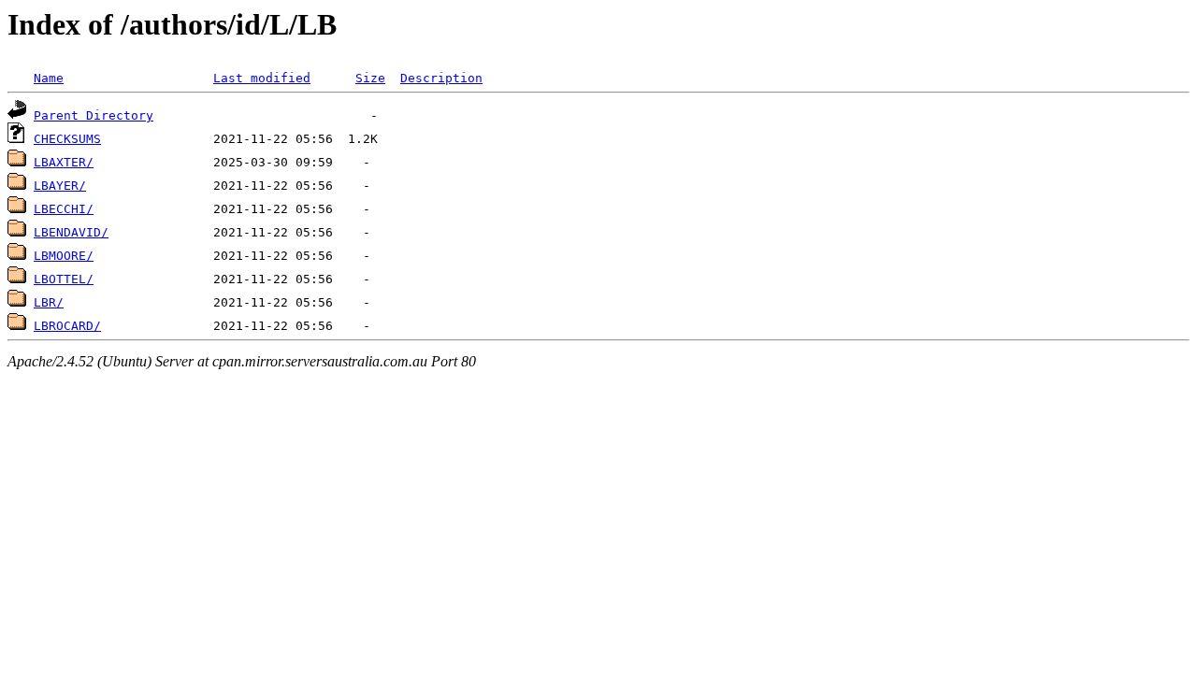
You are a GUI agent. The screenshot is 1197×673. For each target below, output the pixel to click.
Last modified (261, 78)
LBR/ (49, 302)
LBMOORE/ (64, 256)
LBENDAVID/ (71, 232)
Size (370, 78)
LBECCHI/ (64, 209)
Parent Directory (93, 115)
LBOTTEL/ (64, 279)
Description (441, 78)
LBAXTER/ (64, 162)
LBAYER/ (60, 186)
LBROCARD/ (67, 326)
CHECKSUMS (67, 139)
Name (49, 78)
